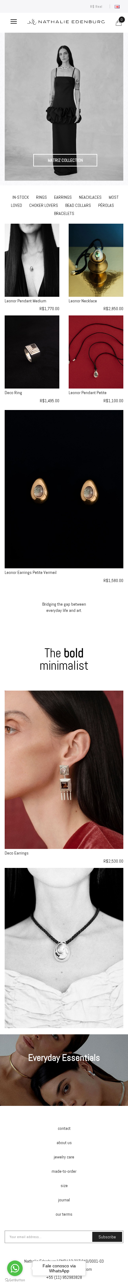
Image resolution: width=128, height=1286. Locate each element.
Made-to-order (64, 1171)
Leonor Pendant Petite (88, 392)
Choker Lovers (43, 205)
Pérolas (106, 205)
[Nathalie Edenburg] (64, 106)
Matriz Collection (65, 160)
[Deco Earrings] (64, 769)
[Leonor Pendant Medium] (32, 260)
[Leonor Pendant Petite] (96, 351)
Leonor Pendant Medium (25, 301)
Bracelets (64, 213)
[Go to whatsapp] (15, 1268)
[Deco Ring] (32, 351)
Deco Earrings (17, 853)
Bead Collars (78, 205)
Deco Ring (13, 392)
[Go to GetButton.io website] (15, 1280)
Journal (64, 1200)
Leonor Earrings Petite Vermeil (31, 572)
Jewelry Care (64, 1157)
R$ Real (97, 6)
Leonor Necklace (83, 301)
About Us (64, 1142)
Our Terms (64, 1214)
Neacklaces (90, 197)
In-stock (20, 197)
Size (64, 1185)
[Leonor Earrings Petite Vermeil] (64, 489)
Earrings (63, 197)
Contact (64, 1128)
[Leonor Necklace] (96, 260)
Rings (41, 197)
